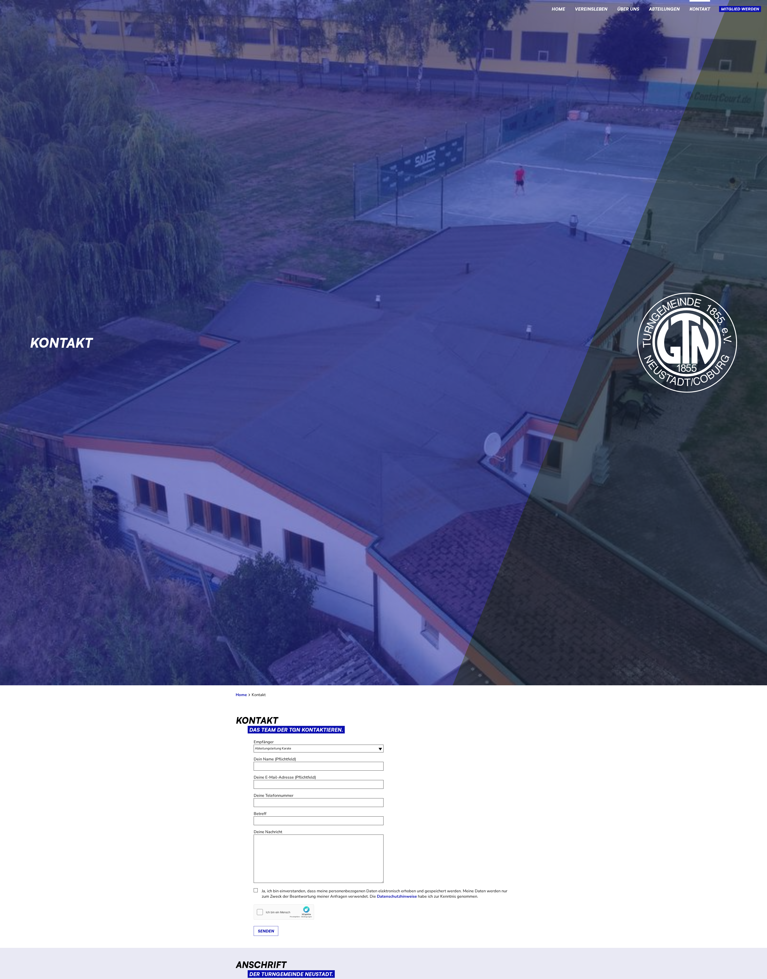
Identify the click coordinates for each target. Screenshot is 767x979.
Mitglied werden (740, 8)
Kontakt (700, 9)
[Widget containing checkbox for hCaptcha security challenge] (284, 912)
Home (558, 9)
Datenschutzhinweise (397, 896)
